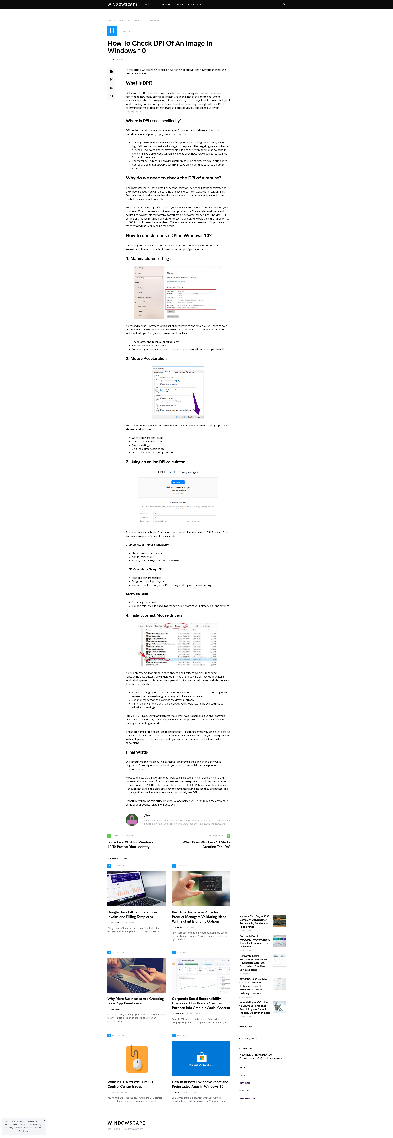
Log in (242, 1075)
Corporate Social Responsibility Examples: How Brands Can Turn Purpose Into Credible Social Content (201, 1003)
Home (109, 20)
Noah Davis (115, 923)
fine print (21, 1124)
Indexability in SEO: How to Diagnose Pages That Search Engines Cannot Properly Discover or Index (254, 1007)
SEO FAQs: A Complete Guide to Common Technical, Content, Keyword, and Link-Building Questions (253, 986)
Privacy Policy (249, 1038)
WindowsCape (122, 4)
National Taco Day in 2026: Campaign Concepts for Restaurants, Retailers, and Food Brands (254, 921)
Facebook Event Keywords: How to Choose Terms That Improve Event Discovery (254, 941)
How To (120, 20)
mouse (171, 211)
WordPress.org (247, 1099)
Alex (112, 59)
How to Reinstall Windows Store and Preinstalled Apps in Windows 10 (200, 1084)
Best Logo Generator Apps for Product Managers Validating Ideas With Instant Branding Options (199, 917)
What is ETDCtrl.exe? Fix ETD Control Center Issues (130, 1084)
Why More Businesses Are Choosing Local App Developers (135, 1001)
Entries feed (245, 1083)
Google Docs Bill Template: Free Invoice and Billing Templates (132, 914)
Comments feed (247, 1091)
